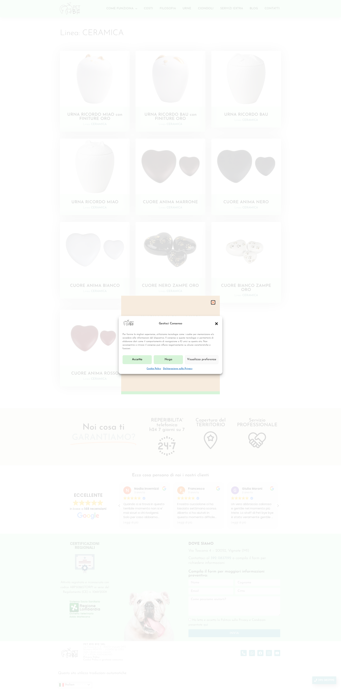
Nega (168, 359)
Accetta (137, 359)
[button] (216, 324)
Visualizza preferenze (201, 359)
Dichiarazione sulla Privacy (177, 368)
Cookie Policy (154, 368)
